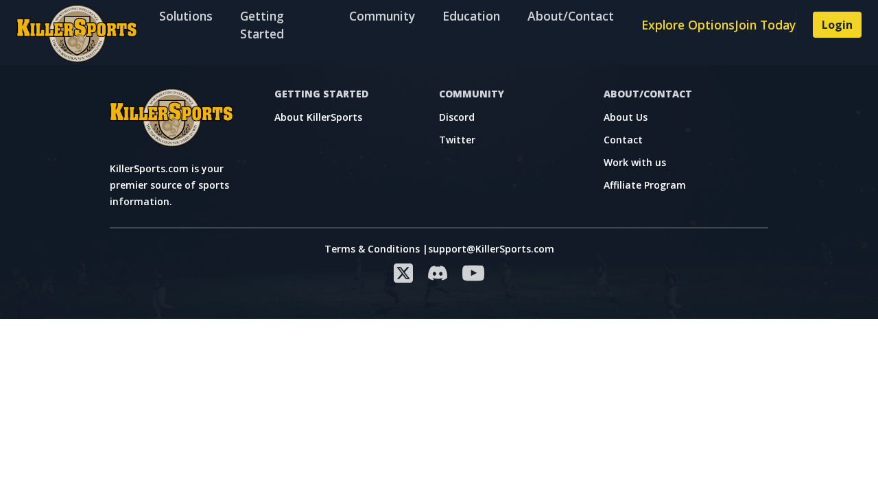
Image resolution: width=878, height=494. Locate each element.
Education (471, 16)
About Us (626, 117)
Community (382, 16)
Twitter (457, 139)
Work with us (635, 162)
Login (837, 24)
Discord (457, 117)
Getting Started (262, 25)
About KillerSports (318, 117)
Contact (623, 139)
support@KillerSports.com (491, 248)
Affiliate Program (645, 184)
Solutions (186, 16)
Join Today (765, 24)
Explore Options (688, 24)
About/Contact (570, 16)
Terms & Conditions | (376, 248)
